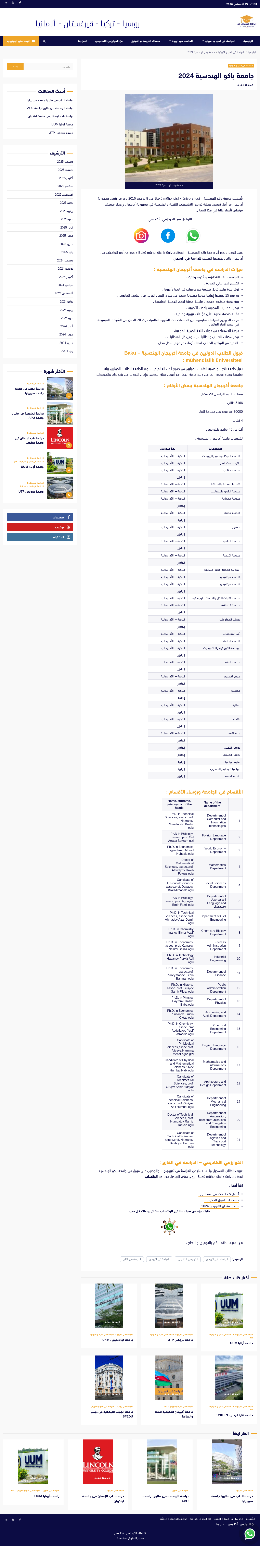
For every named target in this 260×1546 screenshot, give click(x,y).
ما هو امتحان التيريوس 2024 (219, 1206)
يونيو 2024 (66, 309)
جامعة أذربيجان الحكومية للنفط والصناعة (169, 1377)
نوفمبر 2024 (65, 268)
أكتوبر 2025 (66, 178)
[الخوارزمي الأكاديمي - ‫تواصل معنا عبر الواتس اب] (250, 1534)
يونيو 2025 (66, 211)
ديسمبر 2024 (65, 260)
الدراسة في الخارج (132, 1259)
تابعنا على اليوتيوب (18, 40)
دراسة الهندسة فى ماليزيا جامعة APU (50, 108)
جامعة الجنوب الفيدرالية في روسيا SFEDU (109, 1377)
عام (251, 1338)
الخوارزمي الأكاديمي (188, 1259)
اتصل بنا (82, 40)
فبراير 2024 (66, 342)
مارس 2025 (66, 235)
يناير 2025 (67, 252)
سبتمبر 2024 (65, 285)
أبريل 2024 (66, 326)
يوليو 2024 (66, 301)
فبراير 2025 (66, 244)
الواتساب (151, 1177)
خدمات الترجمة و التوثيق (145, 40)
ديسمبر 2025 (65, 161)
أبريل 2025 (66, 227)
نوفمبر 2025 (65, 169)
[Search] (44, 41)
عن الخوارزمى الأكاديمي (109, 40)
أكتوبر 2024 (66, 277)
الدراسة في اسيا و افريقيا (220, 40)
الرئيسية (248, 40)
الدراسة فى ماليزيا (244, 1334)
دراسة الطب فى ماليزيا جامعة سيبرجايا (50, 99)
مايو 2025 (67, 219)
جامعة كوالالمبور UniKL (109, 1306)
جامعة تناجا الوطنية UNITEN (229, 1377)
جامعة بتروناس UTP (169, 1306)
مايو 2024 (67, 318)
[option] (40, 389)
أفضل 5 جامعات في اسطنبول (218, 1194)
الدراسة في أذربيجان (159, 1259)
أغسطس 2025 (64, 194)
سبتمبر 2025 (65, 186)
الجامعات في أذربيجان (217, 1259)
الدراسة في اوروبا (182, 40)
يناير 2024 (67, 351)
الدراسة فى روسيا (124, 1406)
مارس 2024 (66, 334)
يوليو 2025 (66, 202)
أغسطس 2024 (64, 293)
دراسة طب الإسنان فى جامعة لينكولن (50, 116)
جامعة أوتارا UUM (229, 1306)
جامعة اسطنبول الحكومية (221, 1200)
